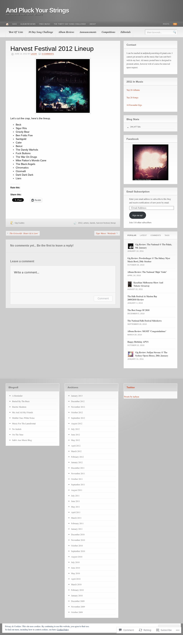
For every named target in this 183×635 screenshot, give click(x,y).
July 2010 (75, 562)
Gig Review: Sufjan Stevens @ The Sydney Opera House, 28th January (151, 354)
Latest (143, 235)
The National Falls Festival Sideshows (144, 320)
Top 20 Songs (132, 97)
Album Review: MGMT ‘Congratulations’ (146, 331)
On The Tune (17, 434)
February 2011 (77, 523)
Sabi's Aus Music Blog (22, 440)
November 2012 (78, 406)
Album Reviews (28, 24)
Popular (131, 235)
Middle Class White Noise (23, 417)
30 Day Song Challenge (40, 32)
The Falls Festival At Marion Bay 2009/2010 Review (142, 298)
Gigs (14, 24)
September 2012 (78, 417)
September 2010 (78, 551)
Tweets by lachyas (131, 396)
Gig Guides (19, 223)
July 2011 (75, 495)
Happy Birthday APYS (138, 341)
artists (86, 223)
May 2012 (75, 440)
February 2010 (77, 589)
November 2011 (78, 473)
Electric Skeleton (19, 406)
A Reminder (17, 395)
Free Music (44, 24)
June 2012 (75, 434)
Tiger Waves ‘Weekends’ (106, 233)
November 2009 (78, 606)
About (93, 24)
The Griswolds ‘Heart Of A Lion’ (23, 233)
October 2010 (77, 545)
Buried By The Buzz (20, 401)
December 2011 (78, 467)
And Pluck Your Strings (37, 10)
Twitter (131, 387)
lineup (113, 223)
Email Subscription (138, 191)
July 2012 (75, 429)
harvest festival (103, 223)
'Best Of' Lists (15, 32)
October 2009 (77, 612)
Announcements (88, 32)
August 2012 (76, 423)
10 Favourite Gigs (134, 104)
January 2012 (77, 462)
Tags (167, 235)
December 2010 (78, 534)
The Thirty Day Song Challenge (70, 24)
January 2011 (77, 528)
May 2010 (75, 573)
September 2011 (78, 484)
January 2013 (77, 395)
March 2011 (76, 517)
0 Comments (48, 54)
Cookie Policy (63, 629)
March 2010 (76, 584)
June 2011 (75, 501)
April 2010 (75, 578)
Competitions (108, 32)
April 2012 (75, 445)
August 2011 (76, 490)
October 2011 (77, 478)
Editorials (126, 32)
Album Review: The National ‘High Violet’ (147, 272)
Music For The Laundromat (24, 423)
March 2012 (76, 451)
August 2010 (76, 556)
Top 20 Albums (133, 89)
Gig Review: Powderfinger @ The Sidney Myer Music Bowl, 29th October (148, 260)
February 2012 (77, 456)
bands (92, 223)
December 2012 (78, 401)
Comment (103, 298)
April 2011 (75, 512)
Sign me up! (137, 215)
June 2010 (75, 567)
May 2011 (75, 506)
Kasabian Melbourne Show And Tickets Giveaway (148, 284)
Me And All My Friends (22, 412)
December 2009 (78, 601)
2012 (80, 223)
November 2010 (78, 540)
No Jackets (16, 429)
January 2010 (77, 595)
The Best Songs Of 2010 (138, 310)
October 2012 (77, 412)
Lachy (34, 54)
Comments (155, 235)
